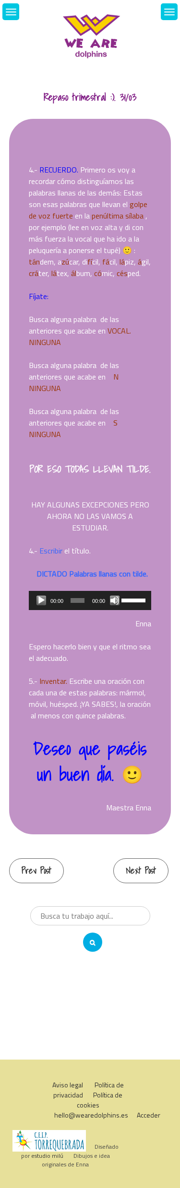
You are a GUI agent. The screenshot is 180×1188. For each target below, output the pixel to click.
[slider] (133, 599)
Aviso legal (67, 1085)
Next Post (141, 870)
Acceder (148, 1115)
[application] (90, 600)
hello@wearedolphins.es (91, 1115)
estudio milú (47, 1155)
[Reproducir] (41, 600)
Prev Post (36, 870)
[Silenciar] (115, 600)
